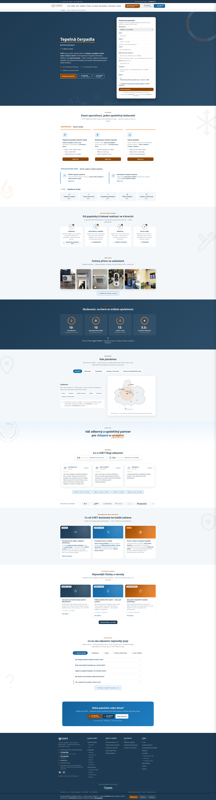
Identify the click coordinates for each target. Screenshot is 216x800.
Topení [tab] (107, 653)
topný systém (68, 547)
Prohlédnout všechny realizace (108, 293)
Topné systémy (91, 767)
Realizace (82, 6)
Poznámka (121, 66)
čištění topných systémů (108, 545)
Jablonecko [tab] (88, 371)
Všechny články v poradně (108, 622)
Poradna (88, 6)
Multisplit (91, 757)
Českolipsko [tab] (98, 371)
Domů (63, 10)
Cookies (144, 792)
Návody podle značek (148, 756)
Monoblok (91, 745)
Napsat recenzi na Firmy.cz (101, 492)
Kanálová (91, 762)
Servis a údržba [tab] (137, 653)
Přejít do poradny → (67, 556)
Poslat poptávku (122, 716)
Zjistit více (76, 159)
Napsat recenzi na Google (134, 492)
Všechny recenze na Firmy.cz (82, 492)
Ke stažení (95, 6)
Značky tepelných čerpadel (149, 748)
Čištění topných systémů (112, 745)
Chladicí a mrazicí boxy (130, 748)
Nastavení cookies (151, 792)
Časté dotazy (112, 6)
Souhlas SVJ (146, 758)
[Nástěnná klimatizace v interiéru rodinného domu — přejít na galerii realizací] (83, 279)
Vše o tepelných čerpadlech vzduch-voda (88, 682)
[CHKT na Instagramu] (63, 772)
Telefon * (121, 39)
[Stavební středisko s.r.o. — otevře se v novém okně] (108, 788)
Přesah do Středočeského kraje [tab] (132, 371)
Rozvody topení (92, 774)
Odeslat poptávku (125, 89)
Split (90, 747)
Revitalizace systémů (111, 748)
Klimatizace (90, 750)
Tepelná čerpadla (92, 742)
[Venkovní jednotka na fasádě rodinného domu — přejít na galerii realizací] (148, 279)
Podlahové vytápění (129, 742)
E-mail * (121, 47)
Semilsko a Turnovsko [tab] (112, 371)
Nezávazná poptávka (68, 76)
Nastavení (151, 797)
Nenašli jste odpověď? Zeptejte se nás (108, 688)
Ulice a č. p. (124, 60)
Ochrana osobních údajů (134, 792)
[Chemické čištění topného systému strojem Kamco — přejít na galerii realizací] (116, 279)
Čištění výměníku (110, 753)
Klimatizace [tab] (95, 653)
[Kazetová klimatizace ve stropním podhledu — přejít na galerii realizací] (99, 279)
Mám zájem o (122, 26)
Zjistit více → (71, 181)
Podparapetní (92, 755)
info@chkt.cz (152, 1)
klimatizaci (80, 545)
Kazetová (91, 759)
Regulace (91, 777)
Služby (73, 6)
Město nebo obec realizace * (126, 53)
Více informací (98, 798)
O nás (68, 6)
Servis (77, 6)
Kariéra (144, 766)
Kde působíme (103, 6)
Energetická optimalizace (131, 745)
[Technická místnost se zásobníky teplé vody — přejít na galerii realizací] (132, 279)
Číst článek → (66, 614)
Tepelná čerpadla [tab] (81, 653)
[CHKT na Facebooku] (59, 772)
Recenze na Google (118, 492)
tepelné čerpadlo (72, 545)
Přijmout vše (133, 797)
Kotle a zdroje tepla (93, 769)
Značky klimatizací (147, 745)
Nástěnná (91, 752)
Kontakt (118, 6)
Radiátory (91, 772)
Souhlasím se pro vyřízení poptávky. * (134, 84)
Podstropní (91, 764)
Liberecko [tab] (77, 371)
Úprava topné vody (111, 750)
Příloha (121, 75)
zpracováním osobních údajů (135, 83)
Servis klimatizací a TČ (112, 742)
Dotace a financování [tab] (121, 653)
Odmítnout (143, 797)
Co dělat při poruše (148, 761)
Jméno (120, 33)
